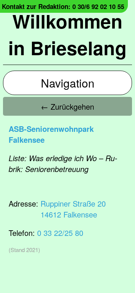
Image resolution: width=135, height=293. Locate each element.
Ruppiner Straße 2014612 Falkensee (73, 209)
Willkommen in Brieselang (67, 34)
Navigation (67, 83)
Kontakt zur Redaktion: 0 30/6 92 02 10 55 (63, 6)
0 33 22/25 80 (60, 232)
